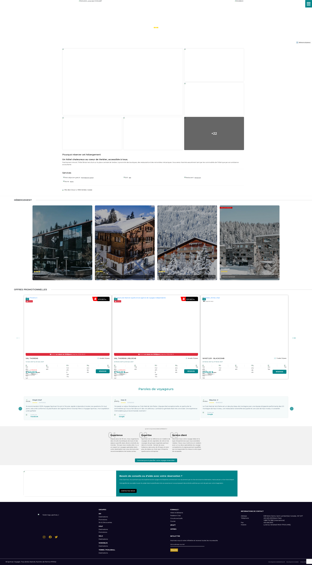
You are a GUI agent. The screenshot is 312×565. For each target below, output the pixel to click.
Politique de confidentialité (276, 562)
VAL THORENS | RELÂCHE (125, 358)
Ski (100, 514)
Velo (101, 536)
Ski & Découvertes (105, 522)
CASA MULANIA (101, 269)
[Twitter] (13, 4)
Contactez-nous (128, 491)
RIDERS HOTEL (38, 269)
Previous (18, 337)
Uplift (173, 525)
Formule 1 (174, 510)
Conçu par (303, 562)
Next (294, 337)
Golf (101, 526)
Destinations (103, 517)
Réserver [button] (102, 371)
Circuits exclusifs (176, 518)
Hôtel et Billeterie (176, 513)
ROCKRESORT (225, 269)
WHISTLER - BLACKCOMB (213, 358)
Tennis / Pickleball (107, 550)
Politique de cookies (292, 562)
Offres (173, 529)
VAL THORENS (32, 358)
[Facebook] (9, 4)
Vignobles (103, 543)
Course (172, 521)
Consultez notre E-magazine (26, 4)
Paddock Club (175, 515)
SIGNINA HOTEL (163, 269)
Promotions (103, 520)
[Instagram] (5, 4)
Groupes (102, 510)
